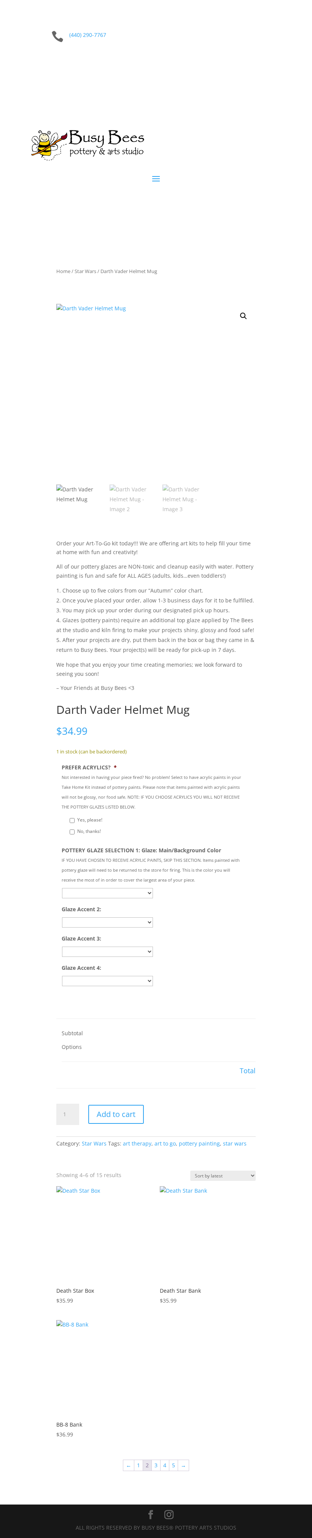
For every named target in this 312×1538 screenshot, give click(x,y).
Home (63, 271)
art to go (165, 1143)
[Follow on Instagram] (275, 60)
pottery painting (199, 1143)
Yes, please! (89, 820)
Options (72, 1046)
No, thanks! (89, 831)
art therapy (137, 1143)
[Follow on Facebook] (259, 60)
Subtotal (72, 1033)
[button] (243, 316)
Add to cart (116, 1114)
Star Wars (85, 271)
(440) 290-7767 (87, 34)
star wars (235, 1143)
